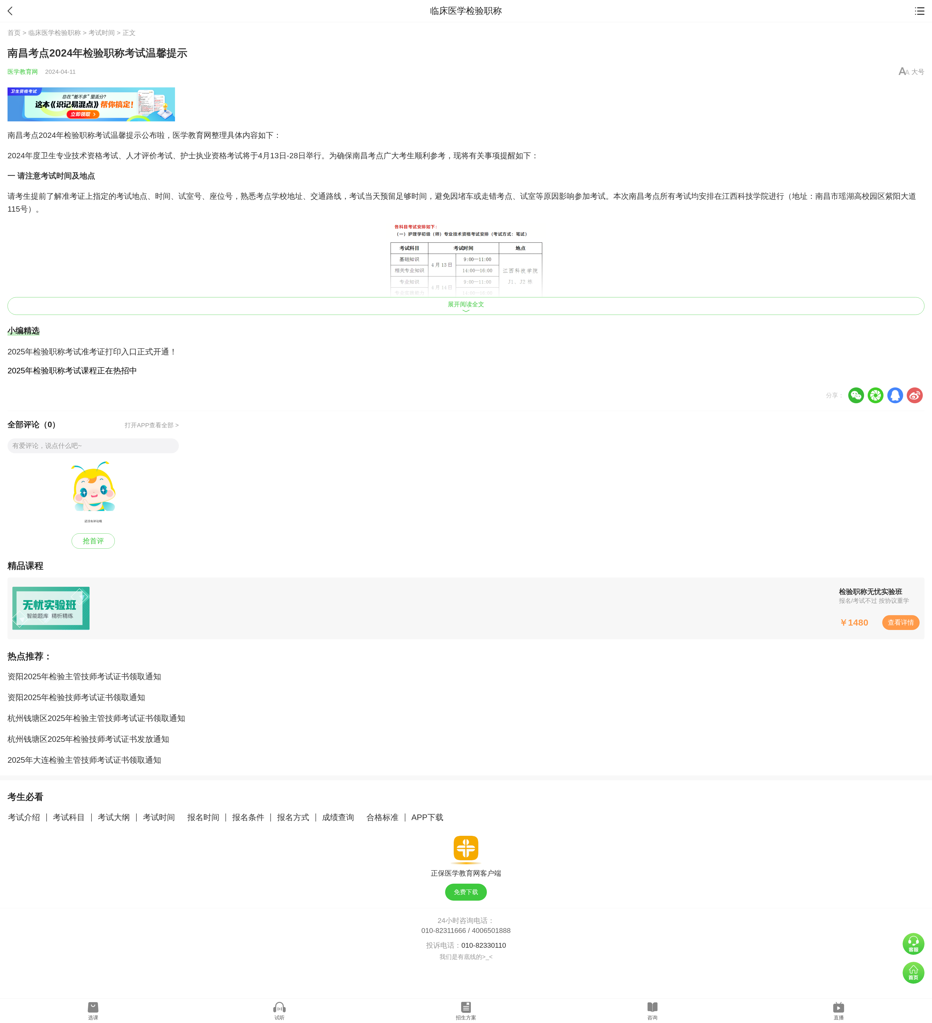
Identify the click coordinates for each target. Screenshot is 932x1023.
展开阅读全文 (466, 304)
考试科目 (69, 817)
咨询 (652, 1017)
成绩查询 (338, 817)
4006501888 (491, 930)
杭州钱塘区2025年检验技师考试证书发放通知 (88, 739)
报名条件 (248, 817)
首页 (14, 32)
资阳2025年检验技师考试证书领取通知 (76, 697)
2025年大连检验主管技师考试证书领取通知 (84, 759)
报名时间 (203, 817)
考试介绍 (24, 817)
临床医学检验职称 (54, 32)
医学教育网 (23, 71)
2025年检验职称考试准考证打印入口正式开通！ (92, 351)
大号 (917, 71)
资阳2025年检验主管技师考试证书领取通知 (84, 676)
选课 (93, 1017)
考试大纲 (114, 817)
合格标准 (382, 817)
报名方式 (293, 817)
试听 (280, 1017)
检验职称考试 (87, 135)
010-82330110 (483, 945)
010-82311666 (443, 930)
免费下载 (466, 892)
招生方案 (466, 1017)
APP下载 (427, 817)
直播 (839, 1017)
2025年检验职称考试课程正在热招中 (72, 370)
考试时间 (102, 32)
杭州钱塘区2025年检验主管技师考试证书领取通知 (96, 718)
